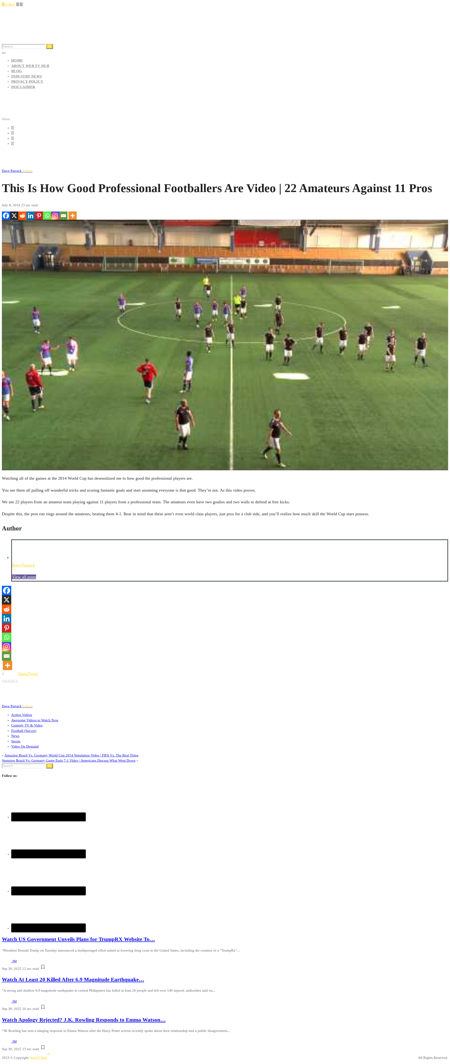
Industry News (26, 76)
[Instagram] (55, 215)
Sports (15, 741)
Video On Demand (25, 746)
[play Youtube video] (225, 345)
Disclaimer (23, 87)
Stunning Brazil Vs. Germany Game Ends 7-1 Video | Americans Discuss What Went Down (68, 760)
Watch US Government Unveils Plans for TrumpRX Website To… (78, 939)
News (15, 736)
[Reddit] (22, 215)
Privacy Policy (27, 81)
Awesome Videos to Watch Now (34, 720)
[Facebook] (6, 215)
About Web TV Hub (30, 66)
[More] (73, 215)
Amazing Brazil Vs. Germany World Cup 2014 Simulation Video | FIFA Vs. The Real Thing (71, 755)
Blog (16, 71)
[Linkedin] (30, 215)
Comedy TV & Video (27, 725)
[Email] (63, 215)
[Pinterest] (39, 215)
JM (14, 961)
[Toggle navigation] (4, 53)
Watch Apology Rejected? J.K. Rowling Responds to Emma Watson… (84, 1020)
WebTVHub (38, 1058)
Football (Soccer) (23, 731)
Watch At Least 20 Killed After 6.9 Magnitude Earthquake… (73, 979)
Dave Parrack (17, 171)
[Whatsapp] (47, 215)
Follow (9, 4)
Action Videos (21, 715)
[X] (14, 215)
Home (17, 60)
